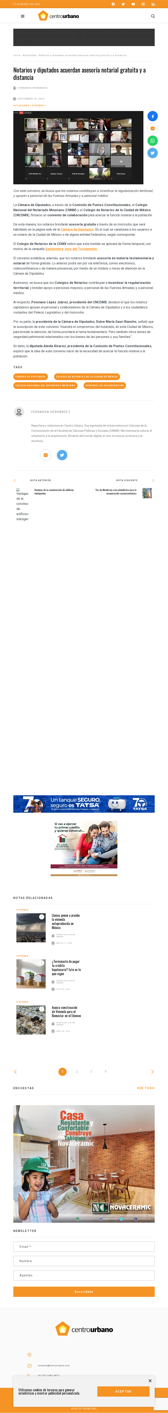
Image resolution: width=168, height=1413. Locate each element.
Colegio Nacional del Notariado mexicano (45, 385)
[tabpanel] (84, 976)
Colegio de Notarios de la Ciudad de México (87, 377)
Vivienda (38, 105)
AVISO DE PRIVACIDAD (84, 1408)
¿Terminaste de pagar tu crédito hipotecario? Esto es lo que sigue (66, 967)
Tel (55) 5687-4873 (49, 1375)
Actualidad (29, 55)
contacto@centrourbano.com (54, 1365)
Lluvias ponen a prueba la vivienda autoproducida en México (66, 921)
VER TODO (146, 1088)
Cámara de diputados (30, 377)
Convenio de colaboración (105, 385)
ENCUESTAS (23, 1088)
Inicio (16, 55)
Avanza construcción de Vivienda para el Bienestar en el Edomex (66, 1011)
